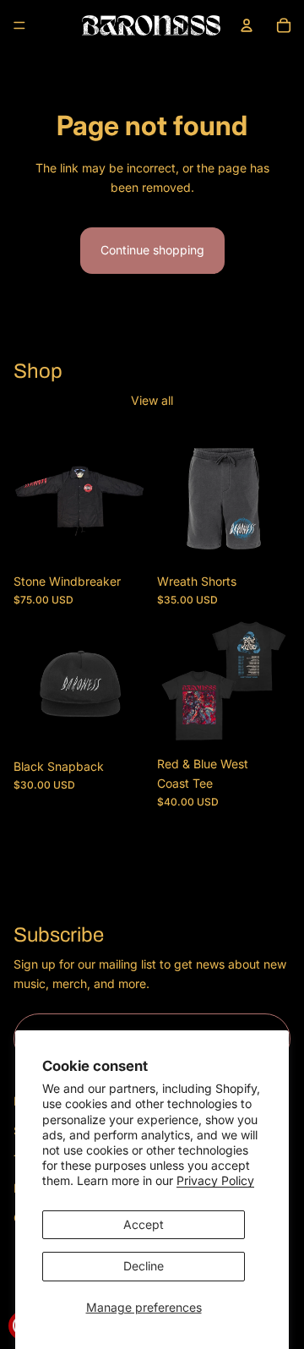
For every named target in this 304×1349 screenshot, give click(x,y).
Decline (143, 1266)
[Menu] (19, 25)
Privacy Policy (215, 1180)
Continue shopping (152, 250)
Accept (143, 1224)
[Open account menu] (246, 25)
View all (152, 400)
